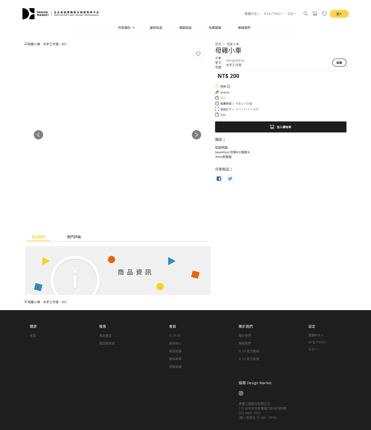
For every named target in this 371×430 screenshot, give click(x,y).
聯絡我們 (244, 28)
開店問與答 (107, 343)
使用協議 (175, 351)
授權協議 (175, 366)
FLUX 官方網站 (249, 351)
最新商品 (156, 28)
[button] (38, 135)
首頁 (218, 44)
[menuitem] (126, 27)
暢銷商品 (185, 28)
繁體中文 (251, 14)
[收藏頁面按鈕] (323, 13)
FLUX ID (174, 336)
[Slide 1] (117, 222)
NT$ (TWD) (272, 14)
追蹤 (339, 62)
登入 (339, 14)
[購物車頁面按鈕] (315, 14)
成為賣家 (105, 336)
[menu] (185, 27)
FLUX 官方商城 (249, 359)
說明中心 (175, 343)
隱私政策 (175, 359)
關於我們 (245, 336)
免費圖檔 (215, 28)
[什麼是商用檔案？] (228, 86)
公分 (290, 14)
